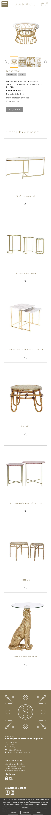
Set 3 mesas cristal (25, 196)
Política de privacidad (15, 766)
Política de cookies (13, 768)
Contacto (10, 774)
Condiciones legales (14, 764)
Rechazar (26, 812)
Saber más (13, 812)
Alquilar (14, 109)
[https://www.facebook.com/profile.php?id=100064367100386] (7, 794)
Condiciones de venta (15, 771)
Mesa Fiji (25, 426)
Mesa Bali (25, 579)
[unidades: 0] (43, 4)
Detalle (25, 204)
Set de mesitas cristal (25, 273)
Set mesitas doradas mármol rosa (25, 503)
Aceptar (37, 812)
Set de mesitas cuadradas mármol (25, 349)
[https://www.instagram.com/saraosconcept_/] (13, 794)
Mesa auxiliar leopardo (25, 656)
